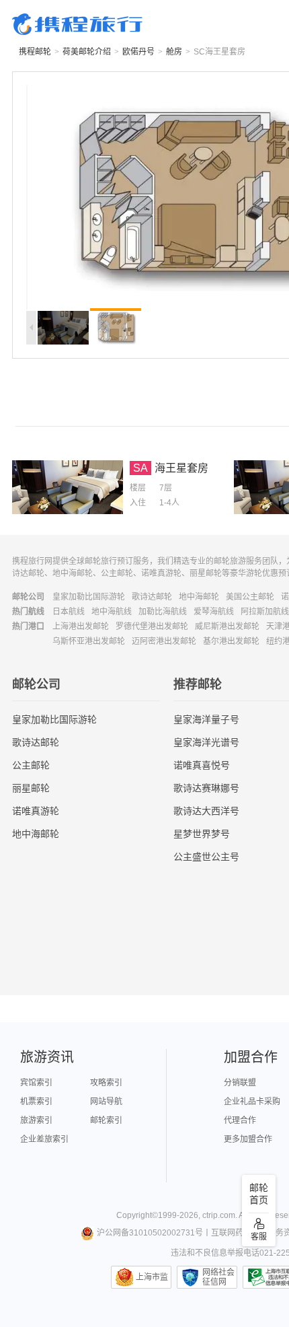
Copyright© (137, 1215)
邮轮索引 (106, 1120)
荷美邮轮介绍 (87, 52)
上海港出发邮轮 (80, 626)
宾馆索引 (36, 1082)
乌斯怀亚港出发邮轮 (88, 641)
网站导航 (106, 1101)
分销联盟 (240, 1082)
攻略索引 (106, 1082)
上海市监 (152, 1277)
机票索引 (36, 1101)
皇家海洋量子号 (206, 719)
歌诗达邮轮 (152, 597)
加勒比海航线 (162, 611)
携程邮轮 (35, 52)
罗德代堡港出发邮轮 (152, 626)
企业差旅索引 (44, 1139)
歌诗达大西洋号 (206, 810)
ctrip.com (218, 1215)
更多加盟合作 (248, 1139)
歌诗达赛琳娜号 (206, 788)
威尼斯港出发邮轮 (227, 626)
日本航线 (68, 611)
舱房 (174, 52)
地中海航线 (111, 611)
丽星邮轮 (31, 788)
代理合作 (240, 1120)
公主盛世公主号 (206, 856)
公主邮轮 (31, 765)
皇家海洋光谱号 (206, 742)
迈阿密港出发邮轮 (164, 641)
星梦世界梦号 (201, 833)
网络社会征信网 (218, 1277)
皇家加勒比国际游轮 (88, 597)
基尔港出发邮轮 (231, 641)
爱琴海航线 (214, 611)
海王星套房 (181, 468)
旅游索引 (36, 1120)
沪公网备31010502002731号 (150, 1233)
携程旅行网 (77, 24)
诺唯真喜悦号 (201, 765)
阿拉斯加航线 (265, 611)
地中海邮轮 (199, 597)
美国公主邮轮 (250, 597)
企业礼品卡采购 (252, 1101)
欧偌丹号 (138, 52)
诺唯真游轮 (35, 810)
